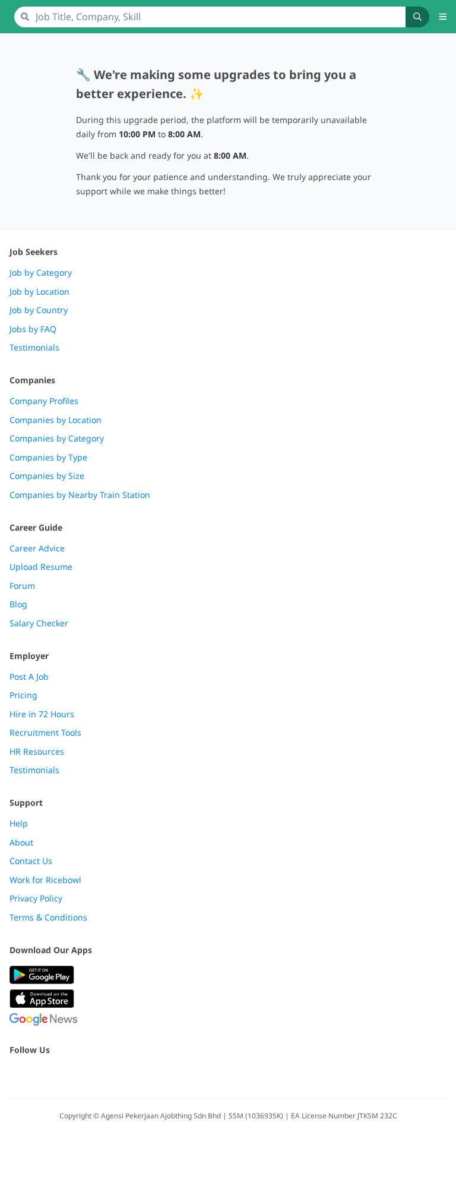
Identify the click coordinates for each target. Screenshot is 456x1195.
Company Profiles (44, 401)
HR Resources (37, 751)
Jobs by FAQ (33, 329)
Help (19, 823)
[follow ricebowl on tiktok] (121, 1075)
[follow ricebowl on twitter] (17, 1075)
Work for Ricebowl (45, 880)
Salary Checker (39, 623)
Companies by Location (56, 420)
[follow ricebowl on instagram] (69, 1075)
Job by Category (41, 272)
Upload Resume (41, 567)
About (21, 842)
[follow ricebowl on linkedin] (95, 1075)
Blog (18, 604)
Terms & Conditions (48, 917)
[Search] (417, 17)
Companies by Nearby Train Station (80, 495)
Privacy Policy (36, 898)
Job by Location (39, 291)
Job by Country (39, 310)
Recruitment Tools (45, 732)
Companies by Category (57, 438)
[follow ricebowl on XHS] (147, 1075)
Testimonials (34, 347)
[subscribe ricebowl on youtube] (43, 1075)
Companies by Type (48, 457)
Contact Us (31, 861)
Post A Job (29, 676)
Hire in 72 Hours (42, 714)
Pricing (23, 695)
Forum (22, 586)
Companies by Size (47, 476)
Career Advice (37, 548)
